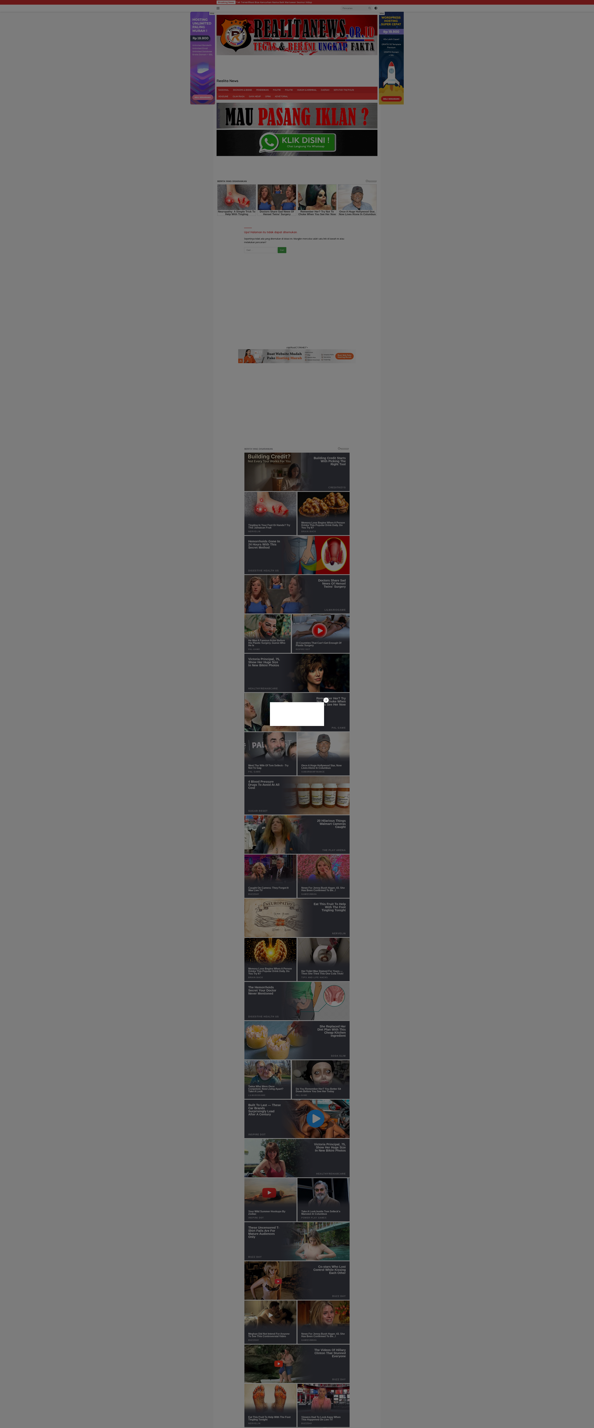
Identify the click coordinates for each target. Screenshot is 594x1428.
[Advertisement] (297, 714)
